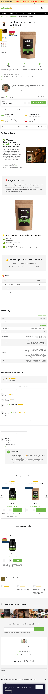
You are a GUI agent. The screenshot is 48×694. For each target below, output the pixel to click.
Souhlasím (39, 687)
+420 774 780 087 (42, 8)
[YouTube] (30, 661)
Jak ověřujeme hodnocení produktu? (9, 389)
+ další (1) (4, 52)
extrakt (6, 144)
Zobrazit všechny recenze (24, 420)
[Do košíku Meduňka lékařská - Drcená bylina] (41, 510)
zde (10, 688)
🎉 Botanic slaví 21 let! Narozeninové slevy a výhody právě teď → (29, 1)
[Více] (44, 13)
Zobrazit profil (39, 604)
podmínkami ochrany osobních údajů (23, 632)
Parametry (13, 126)
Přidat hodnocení (24, 386)
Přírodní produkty (42, 315)
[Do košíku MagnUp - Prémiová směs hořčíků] (17, 510)
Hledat (33, 8)
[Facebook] (24, 661)
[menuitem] (5, 13)
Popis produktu (5, 126)
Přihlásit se (38, 629)
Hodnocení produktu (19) (23, 126)
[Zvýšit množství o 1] (29, 103)
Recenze (11, 4)
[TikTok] (33, 661)
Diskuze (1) (33, 126)
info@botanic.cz (25, 651)
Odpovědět (9, 447)
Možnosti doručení (43, 96)
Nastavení (8, 691)
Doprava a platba (4, 4)
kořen (16, 165)
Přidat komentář (14, 433)
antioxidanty (14, 246)
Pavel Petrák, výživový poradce (19, 90)
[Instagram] (27, 661)
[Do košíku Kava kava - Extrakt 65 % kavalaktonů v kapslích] (17, 560)
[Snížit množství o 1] (25, 103)
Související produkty (42, 126)
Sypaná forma (43, 325)
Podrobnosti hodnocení (25, 28)
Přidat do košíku (38, 102)
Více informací (36, 71)
